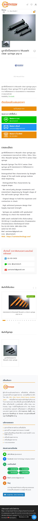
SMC (10, 397)
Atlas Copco (16, 397)
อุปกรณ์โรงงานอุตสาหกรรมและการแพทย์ (16, 430)
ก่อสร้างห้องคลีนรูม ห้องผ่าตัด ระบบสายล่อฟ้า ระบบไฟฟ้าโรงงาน (19, 433)
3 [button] (9, 320)
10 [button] (24, 320)
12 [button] (28, 320)
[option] (19, 27)
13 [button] (30, 320)
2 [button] (7, 320)
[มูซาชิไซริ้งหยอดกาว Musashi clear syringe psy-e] (19, 27)
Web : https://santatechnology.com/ (16, 236)
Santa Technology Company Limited (24, 459)
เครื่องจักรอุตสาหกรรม (11, 437)
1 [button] (4, 320)
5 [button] (13, 320)
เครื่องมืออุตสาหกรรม (10, 440)
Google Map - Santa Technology (14, 494)
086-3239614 (25, 472)
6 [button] (15, 320)
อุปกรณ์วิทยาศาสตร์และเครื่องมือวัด (15, 427)
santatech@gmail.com (17, 478)
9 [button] (22, 320)
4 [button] (11, 320)
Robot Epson (25, 397)
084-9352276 (14, 472)
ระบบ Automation (9, 442)
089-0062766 (14, 469)
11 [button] (26, 320)
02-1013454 (25, 469)
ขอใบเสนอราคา (19, 109)
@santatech (18, 454)
